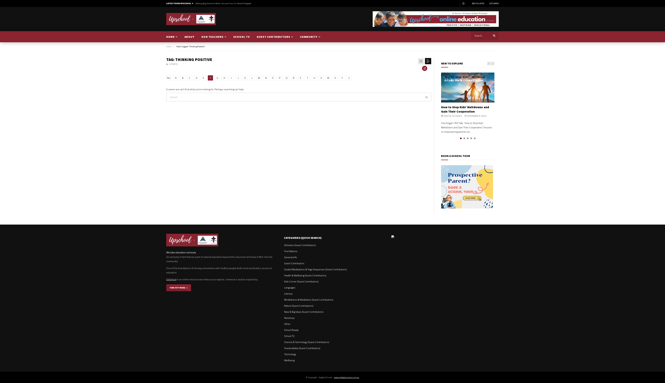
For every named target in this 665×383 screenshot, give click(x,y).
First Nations (291, 251)
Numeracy (289, 318)
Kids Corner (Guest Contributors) (301, 281)
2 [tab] (464, 138)
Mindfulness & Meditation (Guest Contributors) (308, 299)
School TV (289, 336)
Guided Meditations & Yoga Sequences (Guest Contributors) (315, 269)
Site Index (494, 3)
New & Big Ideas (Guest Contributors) (303, 312)
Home (169, 46)
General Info (290, 257)
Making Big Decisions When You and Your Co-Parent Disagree (223, 3)
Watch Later (478, 3)
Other (287, 324)
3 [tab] (468, 138)
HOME (170, 36)
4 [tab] (471, 138)
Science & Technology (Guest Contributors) (306, 342)
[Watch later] (463, 3)
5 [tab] (475, 138)
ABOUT (189, 36)
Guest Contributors (294, 263)
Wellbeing (289, 360)
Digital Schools (453, 115)
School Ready (291, 330)
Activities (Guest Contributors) (300, 245)
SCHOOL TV (241, 36)
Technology (290, 354)
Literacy (288, 293)
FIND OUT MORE (178, 287)
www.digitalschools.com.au (346, 377)
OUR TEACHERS (212, 36)
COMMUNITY (309, 36)
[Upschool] (191, 19)
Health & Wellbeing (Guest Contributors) (305, 275)
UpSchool (171, 279)
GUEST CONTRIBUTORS (273, 36)
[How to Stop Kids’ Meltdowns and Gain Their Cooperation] (467, 88)
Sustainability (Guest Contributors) (302, 348)
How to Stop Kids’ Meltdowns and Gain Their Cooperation (465, 109)
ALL (169, 78)
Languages (289, 287)
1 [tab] (461, 138)
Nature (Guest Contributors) (298, 306)
